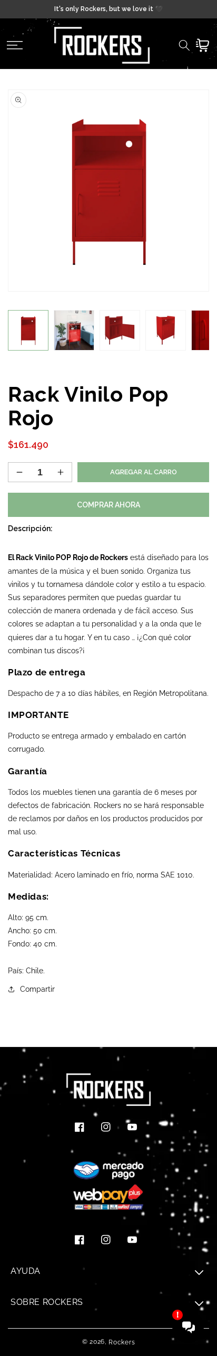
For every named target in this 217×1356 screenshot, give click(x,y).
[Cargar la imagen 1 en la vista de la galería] (28, 330)
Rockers (121, 1342)
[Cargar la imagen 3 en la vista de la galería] (120, 330)
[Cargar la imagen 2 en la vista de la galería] (74, 330)
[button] (14, 45)
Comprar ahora (108, 505)
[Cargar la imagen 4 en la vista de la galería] (165, 330)
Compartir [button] (37, 989)
